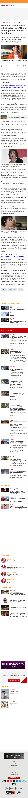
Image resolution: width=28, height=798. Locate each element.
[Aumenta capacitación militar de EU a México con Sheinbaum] (5, 356)
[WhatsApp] (23, 781)
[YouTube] (8, 781)
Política (4, 289)
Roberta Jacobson (5, 81)
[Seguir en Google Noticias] (26, 66)
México (20, 289)
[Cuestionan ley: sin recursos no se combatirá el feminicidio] (5, 607)
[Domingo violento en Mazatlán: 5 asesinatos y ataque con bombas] (5, 384)
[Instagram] (11, 781)
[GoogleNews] (25, 781)
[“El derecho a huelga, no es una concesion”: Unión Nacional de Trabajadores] (5, 446)
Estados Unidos (12, 289)
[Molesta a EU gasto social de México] (5, 314)
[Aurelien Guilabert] (3, 580)
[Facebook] (2, 781)
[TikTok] (14, 781)
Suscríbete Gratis (14, 680)
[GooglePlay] (15, 784)
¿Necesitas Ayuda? (14, 777)
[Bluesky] (20, 781)
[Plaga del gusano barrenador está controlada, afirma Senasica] (5, 475)
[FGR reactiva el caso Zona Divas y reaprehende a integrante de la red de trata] (5, 601)
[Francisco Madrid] (3, 574)
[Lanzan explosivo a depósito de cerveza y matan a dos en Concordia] (5, 372)
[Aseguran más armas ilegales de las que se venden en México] (5, 340)
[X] (5, 781)
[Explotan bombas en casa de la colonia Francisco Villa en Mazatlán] (5, 396)
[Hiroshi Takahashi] (3, 567)
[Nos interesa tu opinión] (14, 756)
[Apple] (13, 784)
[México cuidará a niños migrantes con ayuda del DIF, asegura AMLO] (5, 320)
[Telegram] (17, 781)
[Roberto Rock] (3, 560)
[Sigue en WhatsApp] (24, 66)
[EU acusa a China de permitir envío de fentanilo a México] (5, 308)
